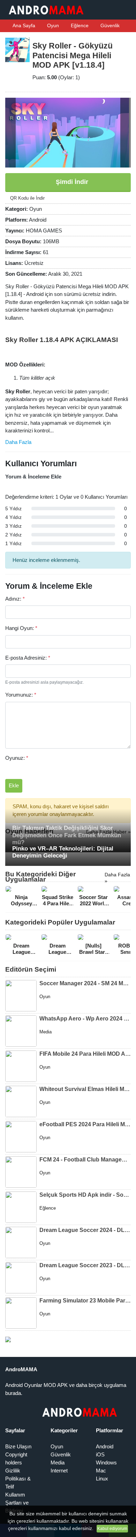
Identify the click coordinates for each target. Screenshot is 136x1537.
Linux (102, 1479)
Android (104, 1446)
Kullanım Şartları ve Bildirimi (17, 1503)
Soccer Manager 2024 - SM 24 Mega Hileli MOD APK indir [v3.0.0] (85, 983)
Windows (106, 1462)
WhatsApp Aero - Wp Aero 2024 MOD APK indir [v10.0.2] (85, 1019)
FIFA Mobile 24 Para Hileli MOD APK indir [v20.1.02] (85, 1054)
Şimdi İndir (71, 181)
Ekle (14, 785)
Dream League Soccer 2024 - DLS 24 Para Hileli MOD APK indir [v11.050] (85, 1230)
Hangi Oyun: (21, 628)
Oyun (52, 25)
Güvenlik (109, 25)
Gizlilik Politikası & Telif (18, 1479)
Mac (101, 1470)
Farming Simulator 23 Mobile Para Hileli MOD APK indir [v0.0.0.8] (85, 1301)
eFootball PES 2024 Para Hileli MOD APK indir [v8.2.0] (85, 1124)
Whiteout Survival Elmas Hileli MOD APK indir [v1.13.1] (85, 1089)
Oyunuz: (16, 758)
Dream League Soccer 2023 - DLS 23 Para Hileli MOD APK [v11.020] (85, 1265)
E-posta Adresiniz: (27, 658)
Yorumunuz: (20, 695)
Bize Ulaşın (18, 1446)
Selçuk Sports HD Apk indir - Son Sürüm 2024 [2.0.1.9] (85, 1195)
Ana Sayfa (23, 25)
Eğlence (79, 25)
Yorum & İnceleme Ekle (33, 477)
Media (58, 1462)
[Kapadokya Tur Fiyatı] (8, 1339)
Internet (59, 1470)
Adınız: (15, 599)
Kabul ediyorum (112, 1528)
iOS (100, 1454)
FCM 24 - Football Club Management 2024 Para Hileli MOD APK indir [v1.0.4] (85, 1160)
